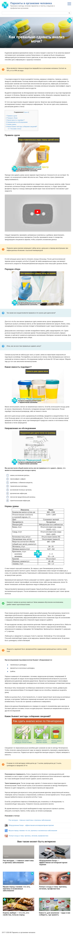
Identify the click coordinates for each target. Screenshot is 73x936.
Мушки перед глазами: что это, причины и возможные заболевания (16, 889)
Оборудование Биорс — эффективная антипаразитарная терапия (53, 862)
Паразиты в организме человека (31, 3)
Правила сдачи (11, 116)
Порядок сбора (11, 118)
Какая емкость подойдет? (15, 120)
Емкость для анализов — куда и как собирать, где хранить (54, 914)
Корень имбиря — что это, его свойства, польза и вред (16, 914)
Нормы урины (11, 124)
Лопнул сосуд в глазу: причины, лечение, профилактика (53, 888)
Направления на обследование (17, 122)
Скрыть (26, 112)
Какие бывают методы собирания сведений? (21, 126)
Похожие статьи (14, 129)
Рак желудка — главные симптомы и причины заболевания (18, 861)
